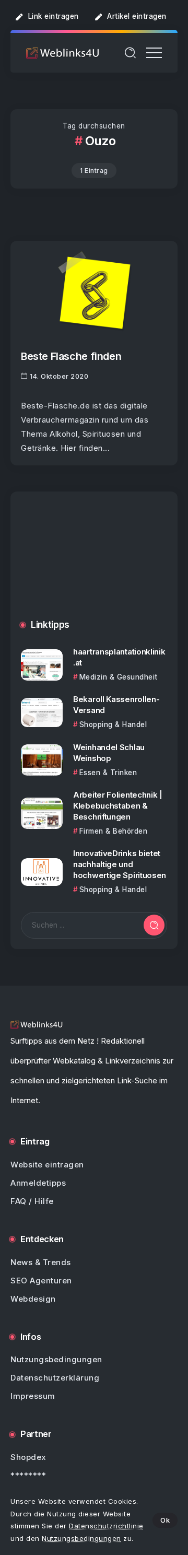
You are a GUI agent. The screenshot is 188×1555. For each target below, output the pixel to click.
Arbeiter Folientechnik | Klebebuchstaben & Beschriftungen (117, 806)
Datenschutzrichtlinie (106, 1526)
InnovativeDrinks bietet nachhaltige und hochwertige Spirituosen (119, 864)
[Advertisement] (94, 563)
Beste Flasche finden (71, 356)
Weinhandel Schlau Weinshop (109, 752)
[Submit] (154, 925)
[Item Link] (94, 292)
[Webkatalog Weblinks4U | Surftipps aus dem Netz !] (62, 52)
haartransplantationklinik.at (119, 657)
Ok (165, 1520)
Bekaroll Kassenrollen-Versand (116, 704)
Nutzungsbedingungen (81, 1538)
